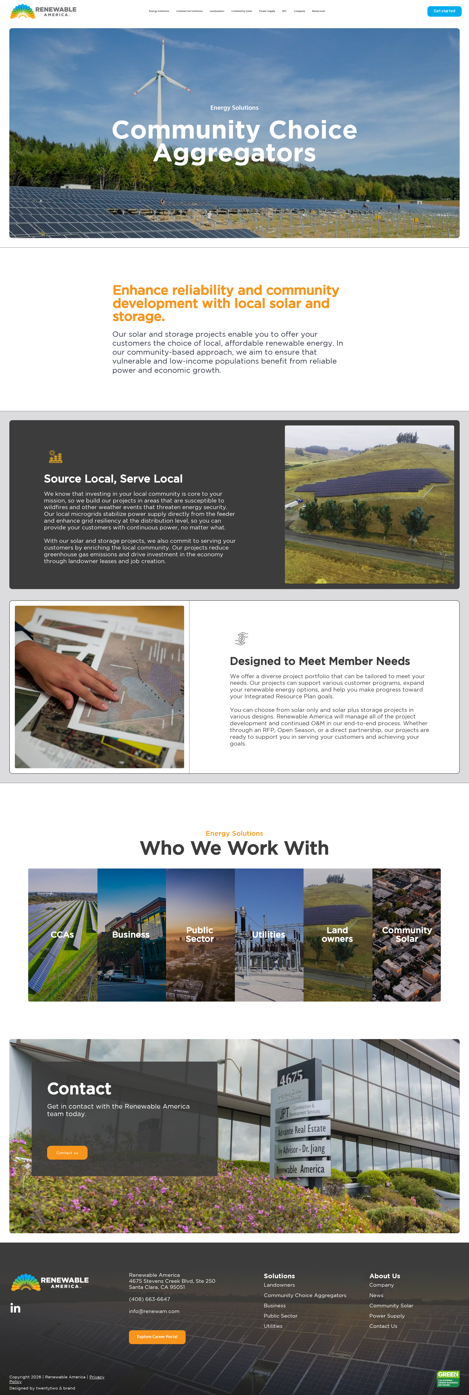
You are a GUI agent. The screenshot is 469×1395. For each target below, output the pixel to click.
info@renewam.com (154, 1311)
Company (381, 1285)
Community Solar (391, 1305)
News (376, 1295)
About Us (384, 1276)
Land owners (337, 934)
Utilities (273, 1326)
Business (275, 1305)
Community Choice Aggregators (305, 1295)
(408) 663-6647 (149, 1299)
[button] (189, 11)
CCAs (62, 935)
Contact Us (383, 1326)
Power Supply (387, 1316)
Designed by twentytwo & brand (42, 1388)
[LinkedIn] (15, 1309)
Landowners (279, 1285)
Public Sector (281, 1316)
